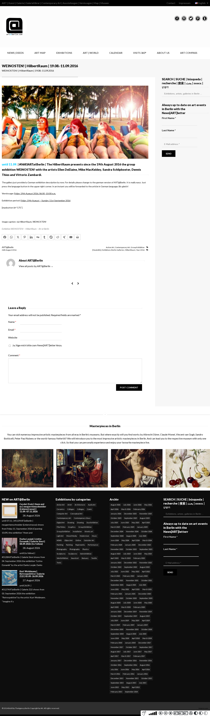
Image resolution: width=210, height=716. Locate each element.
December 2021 (117, 580)
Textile (94, 558)
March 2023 (126, 558)
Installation (77, 531)
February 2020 (139, 607)
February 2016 (128, 674)
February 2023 (139, 558)
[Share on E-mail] (71, 237)
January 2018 (130, 643)
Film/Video (61, 527)
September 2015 (117, 683)
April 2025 (146, 523)
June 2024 (115, 540)
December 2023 (144, 545)
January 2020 (116, 612)
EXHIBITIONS (64, 52)
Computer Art (62, 514)
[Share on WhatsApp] (11, 237)
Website (12, 337)
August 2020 (115, 603)
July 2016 (114, 669)
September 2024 (117, 536)
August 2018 (131, 634)
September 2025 (130, 518)
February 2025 (128, 527)
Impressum (184, 3)
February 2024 (116, 545)
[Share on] (51, 237)
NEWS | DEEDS (15, 52)
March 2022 (115, 576)
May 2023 (148, 554)
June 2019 (125, 620)
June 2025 (125, 523)
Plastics (86, 549)
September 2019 (130, 616)
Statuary (85, 558)
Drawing (70, 523)
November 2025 (145, 514)
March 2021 (147, 589)
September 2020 (145, 598)
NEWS (59, 540)
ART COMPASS (188, 52)
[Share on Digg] (38, 237)
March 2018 (147, 638)
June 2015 (115, 687)
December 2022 (130, 563)
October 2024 (146, 531)
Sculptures (61, 554)
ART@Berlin (8, 247)
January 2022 (142, 576)
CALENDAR (115, 52)
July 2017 (127, 652)
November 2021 (132, 580)
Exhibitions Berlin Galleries (113, 250)
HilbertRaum (130, 250)
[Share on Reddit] (58, 237)
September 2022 (130, 567)
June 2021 (115, 589)
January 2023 (116, 563)
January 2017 (116, 661)
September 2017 (145, 647)
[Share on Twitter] (18, 237)
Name (12, 321)
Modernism (84, 536)
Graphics (71, 527)
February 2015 (116, 692)
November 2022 (145, 563)
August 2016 (145, 665)
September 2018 (117, 634)
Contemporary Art (122, 247)
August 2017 (115, 652)
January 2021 (130, 594)
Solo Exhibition (85, 554)
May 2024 (125, 540)
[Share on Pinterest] (25, 237)
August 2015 (131, 683)
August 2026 (115, 505)
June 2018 (115, 638)
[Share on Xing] (64, 237)
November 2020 (117, 598)
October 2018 (146, 629)
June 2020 (137, 603)
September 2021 (117, 585)
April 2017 (114, 656)
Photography (62, 549)
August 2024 (131, 536)
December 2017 (144, 643)
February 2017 (139, 656)
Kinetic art (89, 531)
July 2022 (114, 571)
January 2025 (142, 527)
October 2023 (131, 549)
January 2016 (142, 674)
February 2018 (116, 643)
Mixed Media (71, 536)
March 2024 (147, 540)
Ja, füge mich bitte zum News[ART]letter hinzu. (37, 345)
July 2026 (127, 505)
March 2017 (126, 656)
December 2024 (117, 531)
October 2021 (146, 580)
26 (4, 250)
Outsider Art (89, 540)
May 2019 (135, 620)
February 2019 (128, 625)
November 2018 (132, 629)
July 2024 (142, 536)
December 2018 (117, 629)
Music (94, 536)
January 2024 (130, 545)
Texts (59, 563)
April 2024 (136, 540)
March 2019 (115, 625)
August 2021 (131, 585)
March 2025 (115, 527)
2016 (14, 250)
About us (163, 52)
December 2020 (144, 594)
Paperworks (80, 545)
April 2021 (136, 589)
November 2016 (145, 661)
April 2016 (146, 669)
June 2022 (125, 571)
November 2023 (117, 549)
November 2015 (132, 678)
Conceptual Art (76, 514)
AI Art (69, 505)
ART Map (40, 52)
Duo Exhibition (92, 523)
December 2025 (130, 514)
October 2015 (146, 678)
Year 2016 (140, 250)
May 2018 (125, 638)
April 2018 (136, 638)
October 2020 (131, 598)
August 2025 (145, 518)
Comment (14, 355)
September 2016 (130, 665)
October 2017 (131, 647)
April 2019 (146, 620)
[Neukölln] (96, 250)
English (202, 3)
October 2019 (116, 616)
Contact (171, 3)
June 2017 (137, 652)
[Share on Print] (77, 237)
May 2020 (148, 603)
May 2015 (125, 687)
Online (78, 540)
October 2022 (116, 567)
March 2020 (126, 607)
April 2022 (146, 571)
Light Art (60, 536)
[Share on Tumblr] (44, 237)
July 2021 (142, 585)
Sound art (75, 558)
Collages (70, 509)
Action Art (110, 247)
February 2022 (128, 576)
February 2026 (139, 509)
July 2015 (142, 683)
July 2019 (114, 620)
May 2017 (148, 652)
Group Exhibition (138, 247)
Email (12, 329)
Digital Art (61, 523)
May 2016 (135, 669)
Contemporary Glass (82, 518)
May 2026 (148, 505)
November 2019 (145, 612)
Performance (93, 545)
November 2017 (117, 647)
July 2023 (127, 554)
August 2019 (145, 616)
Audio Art (91, 505)
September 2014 (131, 692)
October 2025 (116, 518)
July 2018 (142, 634)
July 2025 (114, 523)
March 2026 (126, 509)
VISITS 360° (139, 52)
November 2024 (132, 531)
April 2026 (114, 509)
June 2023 (137, 554)
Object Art (68, 540)
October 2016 (116, 665)
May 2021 (125, 589)
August (9, 250)
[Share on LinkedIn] (31, 237)
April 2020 (114, 607)
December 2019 (130, 612)
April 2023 (114, 558)
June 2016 (125, 669)
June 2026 (137, 505)
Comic (89, 509)
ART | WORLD (91, 52)
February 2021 (116, 594)
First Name (169, 117)
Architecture (80, 505)
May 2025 (135, 523)
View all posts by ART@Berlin (36, 266)
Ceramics (60, 509)
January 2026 (116, 514)
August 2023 (115, 554)
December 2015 (117, 678)
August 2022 (145, 567)
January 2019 (142, 625)
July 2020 (127, 603)
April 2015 (136, 687)
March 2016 (115, 674)
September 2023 (145, 549)
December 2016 (130, 661)
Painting (60, 545)
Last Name (169, 130)
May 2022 (135, 571)
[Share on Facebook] (5, 237)
